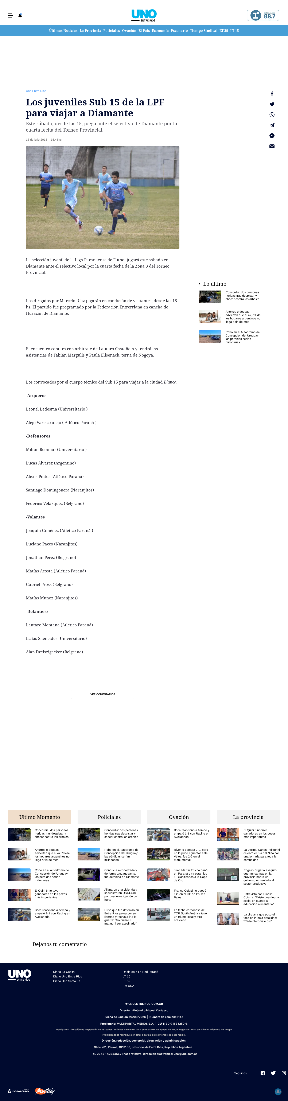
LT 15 (234, 30)
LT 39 (223, 30)
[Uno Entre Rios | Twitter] (273, 1073)
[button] (10, 15)
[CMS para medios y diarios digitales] (18, 1091)
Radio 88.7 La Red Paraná (140, 971)
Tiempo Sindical (204, 30)
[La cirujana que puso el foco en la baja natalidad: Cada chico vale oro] (248, 919)
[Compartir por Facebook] (272, 93)
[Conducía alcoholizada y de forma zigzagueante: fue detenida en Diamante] (109, 874)
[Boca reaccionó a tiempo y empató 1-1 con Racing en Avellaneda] (39, 914)
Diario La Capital (64, 971)
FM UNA (128, 985)
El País (144, 30)
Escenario (179, 30)
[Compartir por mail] (272, 146)
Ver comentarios (102, 694)
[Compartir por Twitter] (272, 104)
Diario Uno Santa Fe (66, 981)
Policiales (111, 30)
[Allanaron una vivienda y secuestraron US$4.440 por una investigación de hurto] (109, 894)
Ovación (129, 30)
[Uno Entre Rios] (144, 15)
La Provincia (90, 30)
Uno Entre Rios (36, 90)
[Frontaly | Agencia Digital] (42, 1091)
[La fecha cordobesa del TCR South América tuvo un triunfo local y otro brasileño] (178, 915)
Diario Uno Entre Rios (67, 976)
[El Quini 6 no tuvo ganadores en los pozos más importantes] (39, 895)
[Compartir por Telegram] (272, 125)
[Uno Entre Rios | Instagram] (284, 1073)
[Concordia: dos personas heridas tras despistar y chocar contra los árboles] (230, 297)
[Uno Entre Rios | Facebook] (262, 1073)
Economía (160, 30)
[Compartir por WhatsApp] (272, 114)
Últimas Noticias (63, 30)
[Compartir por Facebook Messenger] (272, 136)
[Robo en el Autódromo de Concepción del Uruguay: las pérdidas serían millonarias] (230, 337)
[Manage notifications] (278, 1091)
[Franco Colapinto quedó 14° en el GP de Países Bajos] (178, 895)
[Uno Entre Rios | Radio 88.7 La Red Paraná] (262, 15)
